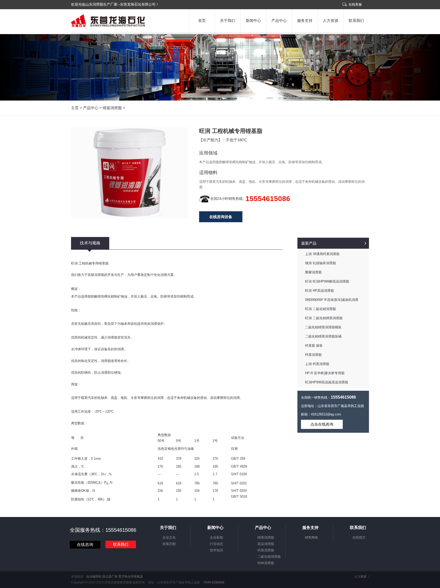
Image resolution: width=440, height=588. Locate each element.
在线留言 (359, 537)
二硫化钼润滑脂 (269, 556)
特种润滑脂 (265, 563)
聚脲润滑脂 (313, 272)
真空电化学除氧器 (130, 576)
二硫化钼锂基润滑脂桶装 (323, 327)
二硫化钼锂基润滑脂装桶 (323, 336)
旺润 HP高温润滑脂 (319, 290)
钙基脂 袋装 (314, 345)
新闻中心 (253, 20)
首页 (202, 20)
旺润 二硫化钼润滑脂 (320, 309)
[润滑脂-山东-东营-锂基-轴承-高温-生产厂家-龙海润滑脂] (108, 26)
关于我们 (227, 20)
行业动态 (216, 544)
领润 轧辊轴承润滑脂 (320, 263)
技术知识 (216, 550)
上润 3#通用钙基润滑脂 (322, 254)
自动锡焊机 (94, 576)
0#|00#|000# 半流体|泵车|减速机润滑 (331, 300)
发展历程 (169, 544)
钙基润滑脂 (313, 355)
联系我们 (356, 20)
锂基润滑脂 (112, 108)
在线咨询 (85, 544)
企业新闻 (216, 537)
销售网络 (311, 537)
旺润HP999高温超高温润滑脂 (326, 382)
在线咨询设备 (220, 217)
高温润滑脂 (265, 544)
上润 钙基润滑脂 (317, 364)
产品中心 (279, 20)
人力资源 (330, 20)
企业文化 (169, 537)
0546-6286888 (213, 582)
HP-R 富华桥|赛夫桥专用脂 (325, 373)
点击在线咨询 (321, 424)
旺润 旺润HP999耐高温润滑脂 (327, 281)
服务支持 (304, 20)
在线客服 (355, 4)
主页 (75, 108)
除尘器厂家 (110, 576)
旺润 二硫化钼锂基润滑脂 (323, 318)
